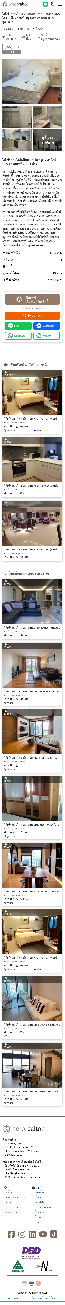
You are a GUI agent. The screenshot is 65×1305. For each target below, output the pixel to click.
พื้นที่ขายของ (44, 1207)
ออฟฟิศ (40, 1202)
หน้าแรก (11, 1192)
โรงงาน (40, 1212)
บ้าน (38, 1197)
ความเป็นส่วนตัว (17, 1298)
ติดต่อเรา (11, 1212)
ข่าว (8, 1202)
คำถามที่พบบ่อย (16, 1197)
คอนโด (40, 1192)
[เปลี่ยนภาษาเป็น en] (24, 1283)
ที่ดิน (38, 1222)
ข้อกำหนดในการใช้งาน (44, 1298)
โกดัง (39, 1217)
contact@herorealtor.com (27, 1176)
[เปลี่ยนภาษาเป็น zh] (38, 1283)
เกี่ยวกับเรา (13, 1207)
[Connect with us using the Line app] (45, 4)
